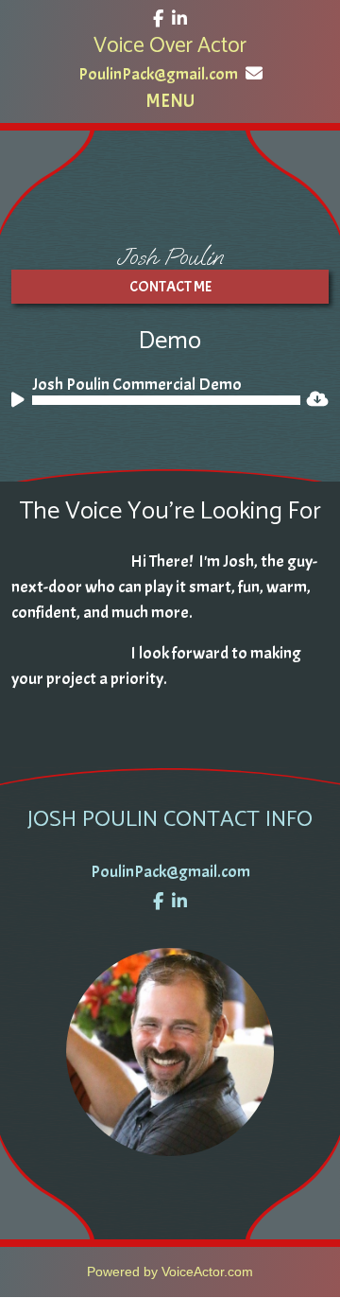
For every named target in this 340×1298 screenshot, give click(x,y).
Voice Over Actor (170, 45)
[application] (155, 400)
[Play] (20, 403)
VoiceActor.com (207, 1271)
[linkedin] (179, 19)
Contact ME (170, 286)
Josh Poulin (170, 256)
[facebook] (158, 19)
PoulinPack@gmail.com (158, 74)
